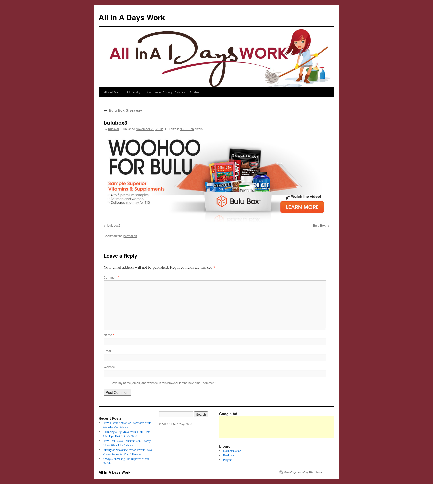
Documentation (232, 451)
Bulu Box (319, 225)
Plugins (227, 460)
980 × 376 (187, 129)
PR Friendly (131, 92)
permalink (130, 236)
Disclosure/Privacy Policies (165, 92)
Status (195, 92)
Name (109, 335)
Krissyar (113, 129)
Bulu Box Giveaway (123, 110)
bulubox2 (113, 225)
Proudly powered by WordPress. (303, 472)
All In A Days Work (132, 17)
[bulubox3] (216, 178)
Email (109, 351)
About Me (111, 92)
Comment (111, 277)
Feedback (228, 455)
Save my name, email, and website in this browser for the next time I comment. (163, 383)
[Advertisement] (310, 427)
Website (109, 367)
